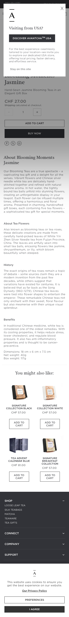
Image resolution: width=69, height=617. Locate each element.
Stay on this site (20, 69)
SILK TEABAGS (13, 509)
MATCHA (10, 514)
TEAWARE (11, 518)
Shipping (10, 105)
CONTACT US (12, 537)
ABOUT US (11, 548)
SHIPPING (10, 559)
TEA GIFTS (11, 522)
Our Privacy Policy (34, 590)
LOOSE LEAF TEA (15, 505)
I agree (34, 609)
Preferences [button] (34, 600)
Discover (32, 38)
